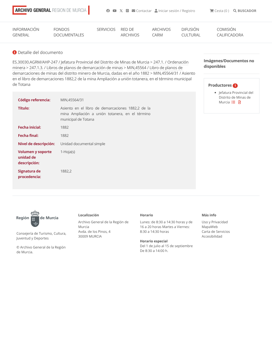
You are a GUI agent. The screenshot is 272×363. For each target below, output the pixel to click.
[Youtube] (115, 10)
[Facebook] (108, 10)
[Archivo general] (51, 9)
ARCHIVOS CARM (161, 32)
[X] (122, 10)
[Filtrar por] (233, 102)
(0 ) (222, 10)
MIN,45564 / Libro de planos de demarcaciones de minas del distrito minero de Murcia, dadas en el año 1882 (97, 70)
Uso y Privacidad (215, 222)
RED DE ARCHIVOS (130, 32)
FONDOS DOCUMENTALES (68, 32)
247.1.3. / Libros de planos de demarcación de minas (76, 67)
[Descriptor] (239, 102)
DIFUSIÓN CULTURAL (191, 32)
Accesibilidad (212, 236)
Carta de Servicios (216, 231)
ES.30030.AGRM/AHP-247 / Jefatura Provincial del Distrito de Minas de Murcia (80, 62)
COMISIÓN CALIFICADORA (230, 32)
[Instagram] (128, 10)
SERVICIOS (106, 29)
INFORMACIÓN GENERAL (25, 32)
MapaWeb (210, 226)
